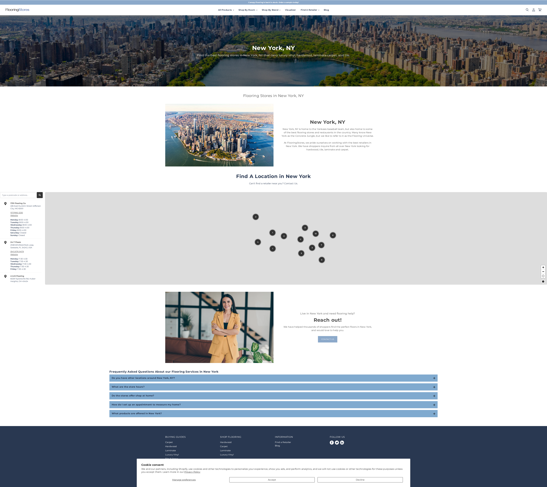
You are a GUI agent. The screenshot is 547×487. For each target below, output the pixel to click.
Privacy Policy (192, 472)
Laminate (170, 450)
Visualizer (290, 10)
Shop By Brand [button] (270, 10)
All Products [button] (225, 10)
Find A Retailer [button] (309, 10)
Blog (326, 10)
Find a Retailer (283, 442)
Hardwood (171, 446)
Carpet (169, 442)
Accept (272, 479)
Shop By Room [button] (247, 10)
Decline (360, 479)
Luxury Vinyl (172, 454)
